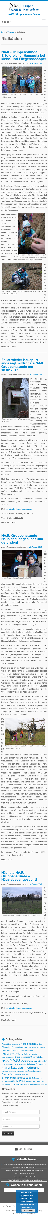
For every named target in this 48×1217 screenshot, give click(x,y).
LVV (41, 1057)
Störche (15, 1081)
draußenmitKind (21, 1047)
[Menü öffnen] (44, 21)
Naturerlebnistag (7, 1064)
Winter (27, 1085)
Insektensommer (8, 1057)
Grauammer (16, 1050)
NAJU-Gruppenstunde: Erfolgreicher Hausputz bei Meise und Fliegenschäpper (23, 55)
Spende (5, 1074)
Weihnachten (30, 1081)
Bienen (5, 1047)
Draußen (11, 1047)
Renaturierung (41, 1064)
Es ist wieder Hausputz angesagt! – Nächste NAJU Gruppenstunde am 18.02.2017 (23, 364)
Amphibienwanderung (11, 1043)
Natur (44, 1060)
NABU (5, 1060)
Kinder (17, 1056)
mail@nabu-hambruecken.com (19, 509)
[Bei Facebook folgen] (5, 21)
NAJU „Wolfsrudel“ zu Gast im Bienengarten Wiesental (24, 1180)
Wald (22, 1081)
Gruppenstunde (11, 1053)
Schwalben (5, 1071)
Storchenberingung (22, 1074)
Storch (13, 1074)
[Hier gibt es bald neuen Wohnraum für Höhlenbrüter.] (22, 900)
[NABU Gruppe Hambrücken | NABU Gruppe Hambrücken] (24, 6)
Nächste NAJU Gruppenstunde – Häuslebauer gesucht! (19, 876)
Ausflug (39, 1044)
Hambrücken (25, 1054)
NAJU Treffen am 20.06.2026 (24, 1173)
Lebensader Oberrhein (30, 1056)
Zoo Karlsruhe (35, 1084)
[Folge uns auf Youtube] (8, 21)
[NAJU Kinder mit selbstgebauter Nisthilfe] (22, 563)
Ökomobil (44, 1085)
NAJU (15, 1060)
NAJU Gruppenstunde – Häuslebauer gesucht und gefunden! (22, 539)
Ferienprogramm (33, 1047)
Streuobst (27, 1077)
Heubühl (34, 1054)
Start (3, 32)
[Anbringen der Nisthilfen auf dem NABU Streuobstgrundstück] (25, 730)
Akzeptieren (28, 1210)
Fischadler (42, 1047)
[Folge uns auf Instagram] (11, 21)
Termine (10, 32)
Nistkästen (31, 1064)
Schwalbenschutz (34, 1071)
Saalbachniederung (25, 1067)
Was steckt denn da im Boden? (25, 1177)
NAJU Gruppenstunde (31, 1060)
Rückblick (6, 1067)
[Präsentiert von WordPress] (41, 1210)
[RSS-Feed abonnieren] (3, 21)
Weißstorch (40, 1081)
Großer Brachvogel (27, 1050)
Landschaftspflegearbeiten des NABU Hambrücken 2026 (24, 1170)
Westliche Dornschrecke (13, 1084)
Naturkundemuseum (19, 1064)
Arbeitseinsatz (28, 1043)
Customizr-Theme (30, 1214)
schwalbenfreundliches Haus (18, 1071)
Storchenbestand (12, 1077)
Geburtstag (6, 1050)
